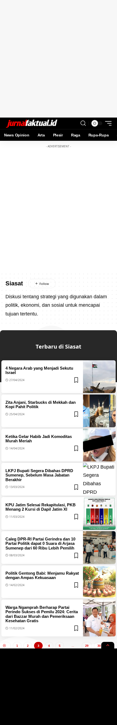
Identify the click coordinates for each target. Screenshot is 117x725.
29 (86, 645)
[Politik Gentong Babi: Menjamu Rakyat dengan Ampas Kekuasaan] (99, 581)
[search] (83, 123)
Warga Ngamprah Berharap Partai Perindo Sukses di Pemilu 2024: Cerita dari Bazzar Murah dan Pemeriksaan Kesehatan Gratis (41, 614)
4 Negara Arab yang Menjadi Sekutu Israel (39, 370)
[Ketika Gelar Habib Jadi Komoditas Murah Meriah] (99, 445)
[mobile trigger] (107, 123)
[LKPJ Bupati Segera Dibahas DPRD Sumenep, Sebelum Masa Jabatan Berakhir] (99, 479)
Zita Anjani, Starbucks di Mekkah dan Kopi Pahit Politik (40, 404)
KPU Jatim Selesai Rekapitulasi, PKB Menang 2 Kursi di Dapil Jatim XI (40, 507)
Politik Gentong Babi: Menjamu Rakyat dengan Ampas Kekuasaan (42, 575)
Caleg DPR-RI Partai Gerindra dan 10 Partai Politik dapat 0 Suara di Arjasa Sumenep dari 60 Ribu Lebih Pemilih (40, 543)
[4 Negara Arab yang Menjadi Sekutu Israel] (99, 376)
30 (99, 645)
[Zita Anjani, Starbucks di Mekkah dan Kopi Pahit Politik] (99, 410)
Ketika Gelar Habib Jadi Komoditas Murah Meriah (38, 438)
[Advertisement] (58, 59)
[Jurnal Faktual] (31, 123)
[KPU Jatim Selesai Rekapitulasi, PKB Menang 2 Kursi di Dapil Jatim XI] (99, 513)
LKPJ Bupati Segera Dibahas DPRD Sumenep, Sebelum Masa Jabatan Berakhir (39, 475)
